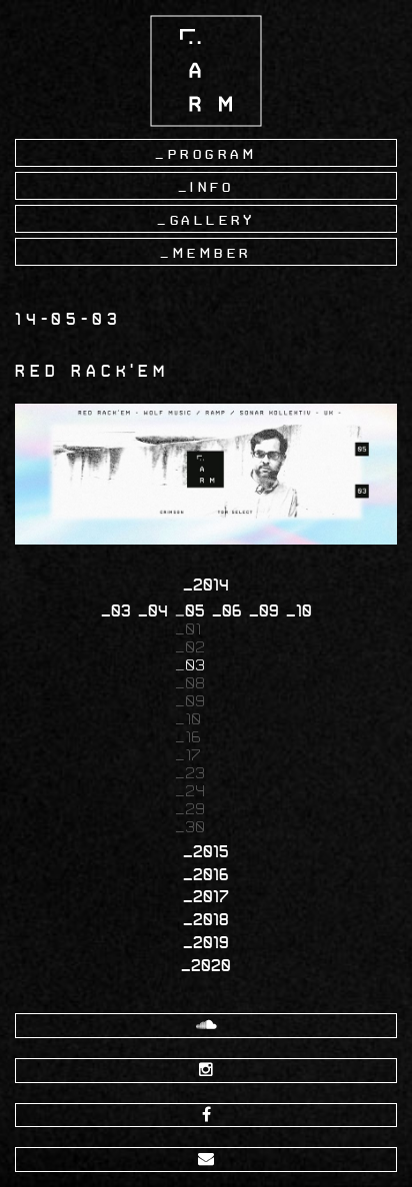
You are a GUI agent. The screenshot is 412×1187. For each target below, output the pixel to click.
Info (212, 187)
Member (212, 253)
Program (213, 154)
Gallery (213, 220)
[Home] (206, 70)
